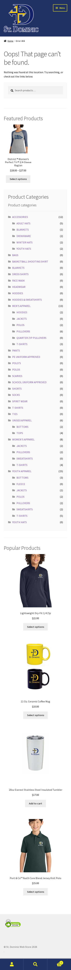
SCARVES (17, 376)
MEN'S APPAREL (21, 306)
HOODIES (17, 293)
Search (35, 964)
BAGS (15, 255)
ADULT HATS (23, 223)
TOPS (20, 433)
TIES (15, 414)
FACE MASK (18, 280)
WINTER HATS (25, 242)
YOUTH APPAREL (21, 471)
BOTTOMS (22, 426)
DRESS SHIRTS (20, 274)
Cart (54, 961)
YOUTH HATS (24, 248)
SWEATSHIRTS (25, 458)
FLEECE (21, 484)
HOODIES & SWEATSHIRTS (27, 299)
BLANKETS (23, 229)
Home (10, 40)
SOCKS (16, 395)
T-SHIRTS (22, 344)
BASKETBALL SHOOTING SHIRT (30, 261)
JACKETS (22, 318)
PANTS (16, 350)
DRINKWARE (24, 236)
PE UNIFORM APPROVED (26, 357)
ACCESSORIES (20, 217)
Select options (18, 179)
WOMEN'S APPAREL (23, 439)
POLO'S (16, 363)
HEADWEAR (18, 286)
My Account (12, 964)
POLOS (20, 325)
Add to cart (35, 803)
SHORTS (17, 388)
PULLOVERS (23, 331)
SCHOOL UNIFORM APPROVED (29, 382)
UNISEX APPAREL (22, 420)
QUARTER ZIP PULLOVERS (31, 337)
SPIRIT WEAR (19, 401)
